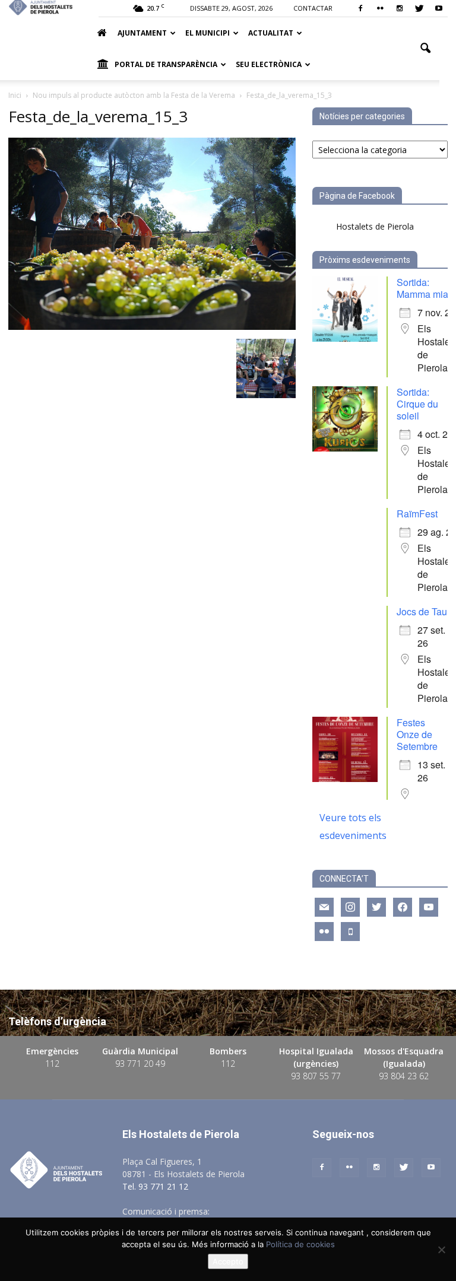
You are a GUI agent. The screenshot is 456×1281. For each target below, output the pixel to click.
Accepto (228, 1261)
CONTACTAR (312, 8)
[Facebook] (360, 8)
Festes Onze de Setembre (417, 734)
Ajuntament (142, 33)
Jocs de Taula (426, 611)
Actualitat (270, 33)
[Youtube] (439, 8)
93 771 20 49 (140, 1063)
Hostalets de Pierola (375, 226)
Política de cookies (300, 1244)
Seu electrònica (269, 64)
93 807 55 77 (316, 1076)
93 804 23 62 (404, 1076)
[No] (441, 1249)
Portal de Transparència (166, 64)
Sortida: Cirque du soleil (417, 403)
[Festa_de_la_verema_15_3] (152, 326)
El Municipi (207, 33)
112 (52, 1063)
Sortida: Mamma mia (422, 288)
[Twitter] (419, 8)
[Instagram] (399, 8)
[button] (425, 48)
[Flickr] (380, 8)
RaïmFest (417, 513)
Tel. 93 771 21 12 (155, 1186)
